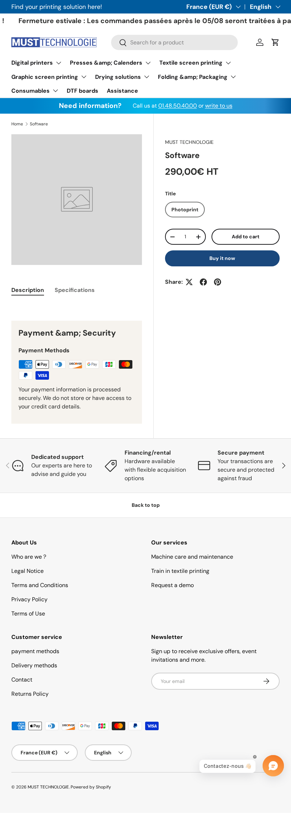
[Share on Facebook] (203, 282)
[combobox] (174, 42)
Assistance (122, 90)
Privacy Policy (29, 599)
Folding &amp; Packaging (192, 77)
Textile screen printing (191, 62)
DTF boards (82, 90)
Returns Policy (30, 694)
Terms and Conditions (39, 585)
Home (17, 124)
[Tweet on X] (189, 282)
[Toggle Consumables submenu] (55, 90)
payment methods (35, 651)
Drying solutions (118, 77)
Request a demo (172, 585)
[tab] (27, 290)
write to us (218, 105)
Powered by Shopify (91, 787)
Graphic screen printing (44, 77)
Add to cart (245, 236)
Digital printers (32, 62)
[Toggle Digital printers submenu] (58, 63)
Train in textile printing (180, 571)
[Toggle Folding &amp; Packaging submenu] (233, 76)
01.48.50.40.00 (177, 105)
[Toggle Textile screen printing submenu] (228, 63)
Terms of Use (28, 613)
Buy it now (222, 258)
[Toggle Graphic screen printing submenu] (83, 76)
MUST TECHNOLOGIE (189, 142)
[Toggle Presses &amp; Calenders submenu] (148, 63)
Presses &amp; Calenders (106, 62)
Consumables (30, 90)
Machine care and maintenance (192, 556)
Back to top (146, 505)
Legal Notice (27, 571)
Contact (21, 679)
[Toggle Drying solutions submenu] (146, 76)
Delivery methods (34, 665)
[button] (275, 42)
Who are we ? (28, 556)
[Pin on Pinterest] (217, 282)
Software (39, 124)
